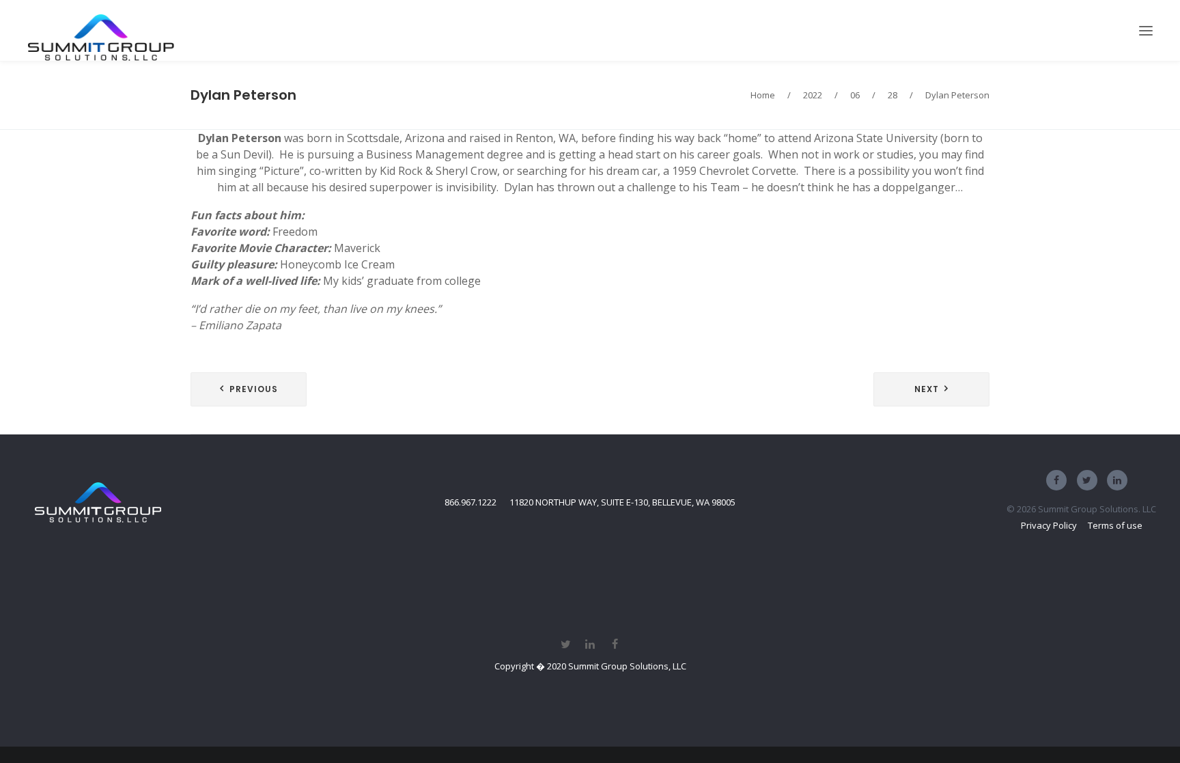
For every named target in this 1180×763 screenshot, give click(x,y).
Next (926, 389)
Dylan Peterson (243, 95)
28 (892, 95)
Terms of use (1115, 525)
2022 (812, 95)
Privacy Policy (1049, 525)
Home (762, 95)
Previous (253, 389)
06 (855, 95)
